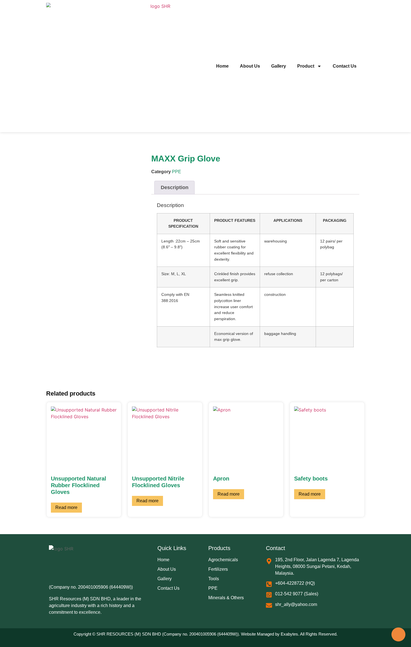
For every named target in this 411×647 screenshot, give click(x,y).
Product (305, 66)
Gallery (278, 66)
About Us (250, 66)
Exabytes (289, 634)
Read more (66, 507)
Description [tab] (174, 187)
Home (222, 66)
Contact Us (344, 66)
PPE (176, 171)
